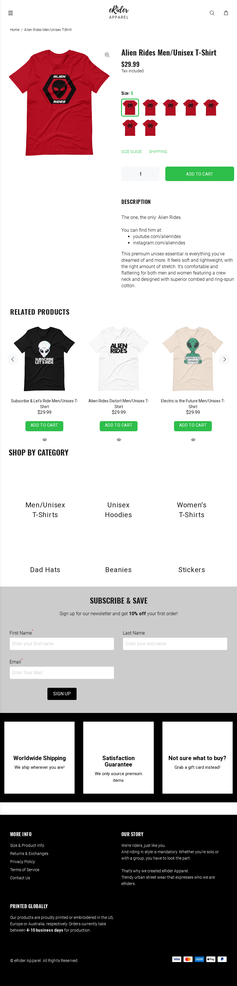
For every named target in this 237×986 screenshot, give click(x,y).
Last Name (134, 633)
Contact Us (20, 878)
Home (14, 30)
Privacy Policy (22, 861)
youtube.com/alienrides (157, 236)
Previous (12, 359)
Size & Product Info (27, 845)
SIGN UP (62, 693)
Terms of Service (24, 869)
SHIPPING (158, 151)
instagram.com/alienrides (159, 243)
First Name (21, 633)
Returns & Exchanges (29, 853)
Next (224, 359)
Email (16, 662)
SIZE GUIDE (131, 151)
